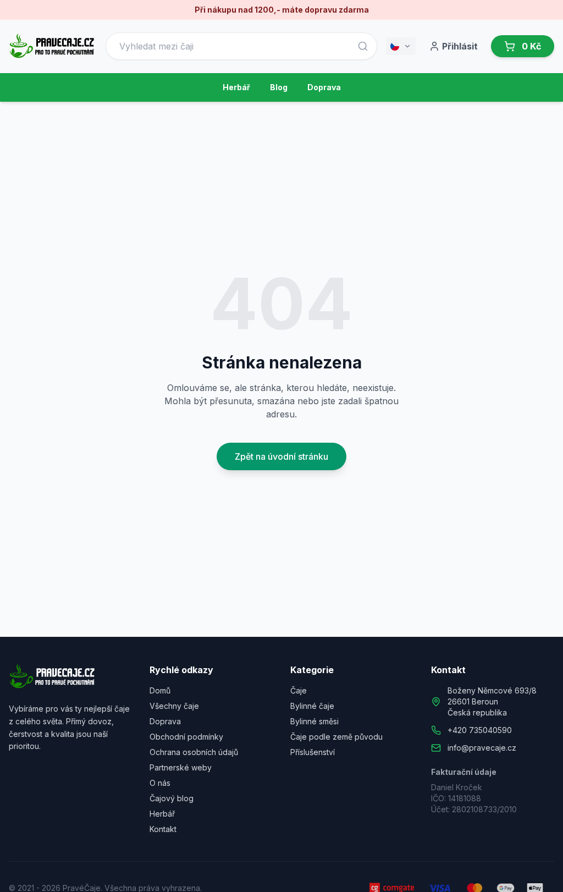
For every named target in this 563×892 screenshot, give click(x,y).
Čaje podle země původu (336, 736)
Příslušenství (312, 752)
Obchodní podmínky (186, 736)
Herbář (236, 87)
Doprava (324, 87)
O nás (160, 783)
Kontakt (163, 829)
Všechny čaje (174, 706)
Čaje (298, 690)
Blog (279, 87)
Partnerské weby (181, 767)
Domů (160, 690)
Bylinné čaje (312, 706)
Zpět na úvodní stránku (281, 456)
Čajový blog (172, 798)
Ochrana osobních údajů (194, 752)
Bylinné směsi (314, 721)
